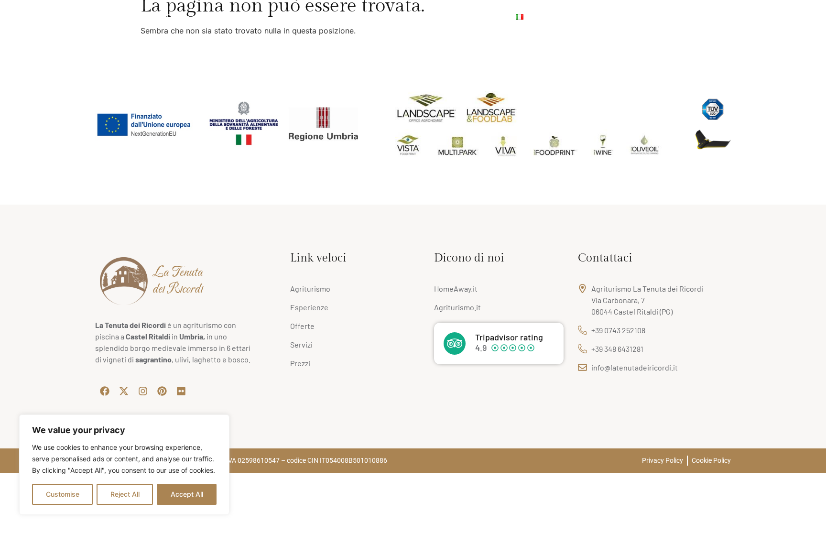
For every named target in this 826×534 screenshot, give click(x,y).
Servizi (214, 16)
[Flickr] (809, 17)
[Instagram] (780, 17)
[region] (124, 464)
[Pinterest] (795, 17)
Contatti (489, 16)
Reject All (125, 494)
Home (26, 16)
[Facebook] (752, 17)
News (328, 16)
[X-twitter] (766, 17)
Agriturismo (67, 16)
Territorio (448, 16)
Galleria (178, 16)
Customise (62, 494)
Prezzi (249, 16)
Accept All (187, 494)
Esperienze (368, 16)
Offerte (283, 16)
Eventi (409, 16)
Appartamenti (120, 16)
